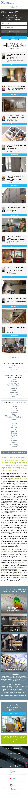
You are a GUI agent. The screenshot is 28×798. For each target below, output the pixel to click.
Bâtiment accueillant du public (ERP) (14, 680)
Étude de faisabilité (17, 694)
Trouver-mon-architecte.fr (19, 478)
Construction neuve (6, 686)
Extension (21, 688)
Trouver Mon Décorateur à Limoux (8, 781)
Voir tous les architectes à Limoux (14, 452)
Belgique (3, 754)
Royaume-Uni (12, 754)
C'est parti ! (14, 713)
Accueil (2, 11)
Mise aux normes (19, 689)
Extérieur (17, 679)
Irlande (16, 754)
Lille (26, 750)
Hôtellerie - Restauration (20, 677)
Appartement (16, 676)
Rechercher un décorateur (18, 12)
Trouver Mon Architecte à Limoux (8, 774)
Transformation (7, 691)
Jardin (15, 692)
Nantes (11, 751)
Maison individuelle (6, 676)
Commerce (9, 677)
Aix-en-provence (13, 750)
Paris (2, 750)
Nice (8, 751)
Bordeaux (23, 750)
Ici (14, 741)
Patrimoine (24, 679)
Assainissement (5, 695)
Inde (19, 754)
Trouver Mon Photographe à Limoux (10, 788)
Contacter (15, 64)
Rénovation (16, 686)
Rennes (19, 751)
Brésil (26, 754)
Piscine (11, 692)
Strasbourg (15, 751)
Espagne (7, 754)
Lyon (5, 750)
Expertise (6, 689)
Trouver (14, 37)
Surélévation (14, 688)
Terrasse (11, 689)
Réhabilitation (14, 695)
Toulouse (18, 750)
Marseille (8, 750)
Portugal (22, 754)
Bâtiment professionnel (7, 679)
